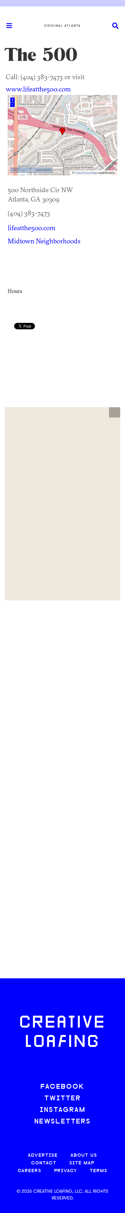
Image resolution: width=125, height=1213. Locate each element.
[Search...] (115, 26)
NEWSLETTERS (62, 1121)
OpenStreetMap (86, 173)
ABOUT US (84, 1155)
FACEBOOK (62, 1087)
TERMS (98, 1171)
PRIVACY (65, 1171)
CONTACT (43, 1163)
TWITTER (62, 1098)
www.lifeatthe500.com (38, 89)
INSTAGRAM (62, 1110)
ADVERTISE (43, 1155)
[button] (114, 412)
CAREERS (29, 1171)
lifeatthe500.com (31, 227)
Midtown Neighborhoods (44, 241)
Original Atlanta (62, 25)
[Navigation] (6, 26)
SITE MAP (81, 1163)
